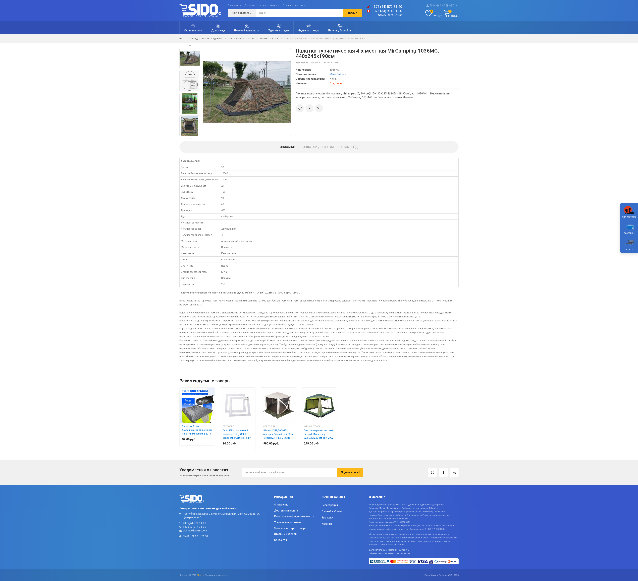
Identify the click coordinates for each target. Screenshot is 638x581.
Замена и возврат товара (290, 528)
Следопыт (229, 426)
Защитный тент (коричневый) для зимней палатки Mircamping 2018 (197, 430)
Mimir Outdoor (338, 74)
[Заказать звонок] (319, 108)
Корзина (326, 523)
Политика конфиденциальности (294, 516)
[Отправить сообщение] (309, 108)
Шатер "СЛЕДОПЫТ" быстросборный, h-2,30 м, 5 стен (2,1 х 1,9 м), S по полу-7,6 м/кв (278, 436)
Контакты (300, 5)
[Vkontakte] (454, 472)
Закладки (327, 517)
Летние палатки (269, 38)
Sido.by (200, 575)
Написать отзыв (330, 63)
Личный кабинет (442, 5)
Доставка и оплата (255, 5)
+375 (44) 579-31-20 (387, 7)
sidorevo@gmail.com (195, 530)
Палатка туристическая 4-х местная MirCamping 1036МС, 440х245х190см (324, 38)
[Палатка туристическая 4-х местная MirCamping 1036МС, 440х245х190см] (190, 58)
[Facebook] (443, 472)
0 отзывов (315, 63)
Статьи (287, 5)
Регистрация (329, 505)
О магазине (234, 5)
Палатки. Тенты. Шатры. (241, 38)
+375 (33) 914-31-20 (387, 11)
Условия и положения (287, 522)
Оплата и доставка (318, 147)
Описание (288, 147)
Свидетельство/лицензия (397, 553)
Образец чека (376, 553)
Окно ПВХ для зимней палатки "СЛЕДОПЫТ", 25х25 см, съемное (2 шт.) (237, 434)
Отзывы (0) (349, 147)
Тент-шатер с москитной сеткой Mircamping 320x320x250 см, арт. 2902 (318, 434)
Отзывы (274, 5)
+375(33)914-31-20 (194, 526)
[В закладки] (300, 108)
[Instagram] (432, 472)
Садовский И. (445, 575)
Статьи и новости (285, 534)
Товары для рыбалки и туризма (204, 38)
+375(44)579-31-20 (194, 523)
